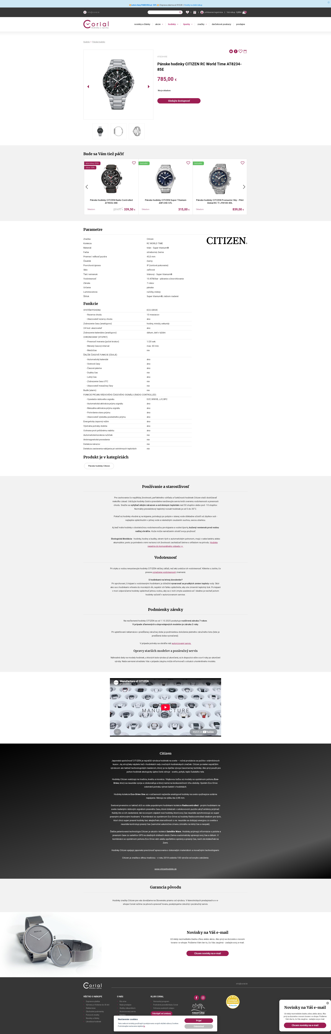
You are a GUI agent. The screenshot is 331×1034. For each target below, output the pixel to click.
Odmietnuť (199, 1026)
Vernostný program (161, 1001)
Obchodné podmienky (95, 1011)
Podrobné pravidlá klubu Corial (165, 1005)
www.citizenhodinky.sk (165, 869)
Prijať (198, 1020)
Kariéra (122, 1015)
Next (244, 187)
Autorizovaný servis (128, 1011)
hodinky (172, 24)
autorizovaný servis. (181, 643)
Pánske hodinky (98, 42)
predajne (240, 24)
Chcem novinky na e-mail (207, 953)
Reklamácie (91, 1008)
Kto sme (123, 1001)
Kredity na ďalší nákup (193, 5)
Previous (86, 187)
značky (200, 24)
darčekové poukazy (221, 24)
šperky (186, 24)
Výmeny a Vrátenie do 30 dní (97, 1005)
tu (144, 1026)
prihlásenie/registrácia (214, 12)
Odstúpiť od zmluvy (161, 1013)
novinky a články (142, 24)
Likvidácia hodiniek (93, 1022)
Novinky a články (92, 1018)
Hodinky (86, 42)
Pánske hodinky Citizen (99, 466)
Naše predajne (125, 1005)
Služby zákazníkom (128, 1008)
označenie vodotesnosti (164, 572)
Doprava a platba (93, 1001)
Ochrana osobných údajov (163, 1008)
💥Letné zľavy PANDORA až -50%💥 (144, 5)
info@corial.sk (93, 12)
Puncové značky (92, 1015)
